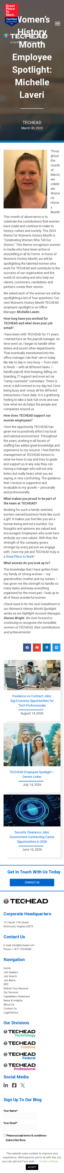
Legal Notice (11, 1012)
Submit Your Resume (16, 988)
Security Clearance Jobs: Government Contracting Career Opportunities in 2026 (32, 836)
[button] (32, 882)
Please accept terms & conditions (26, 1135)
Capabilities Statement (17, 996)
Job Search (10, 976)
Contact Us (10, 1008)
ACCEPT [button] (32, 1167)
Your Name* (11, 1110)
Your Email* (10, 1123)
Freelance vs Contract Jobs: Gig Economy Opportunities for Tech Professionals (32, 700)
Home (7, 968)
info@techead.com (23, 945)
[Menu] (58, 24)
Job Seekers (11, 972)
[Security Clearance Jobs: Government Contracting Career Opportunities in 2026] (32, 810)
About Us (9, 1004)
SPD (6, 984)
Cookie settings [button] (48, 1161)
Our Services (11, 992)
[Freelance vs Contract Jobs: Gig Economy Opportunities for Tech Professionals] (32, 674)
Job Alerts (10, 980)
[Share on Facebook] (27, 647)
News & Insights (13, 1000)
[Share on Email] (37, 647)
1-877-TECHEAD (21, 949)
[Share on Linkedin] (47, 647)
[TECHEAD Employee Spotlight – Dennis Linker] (32, 744)
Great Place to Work (20, 556)
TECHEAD (32, 122)
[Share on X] (56, 647)
